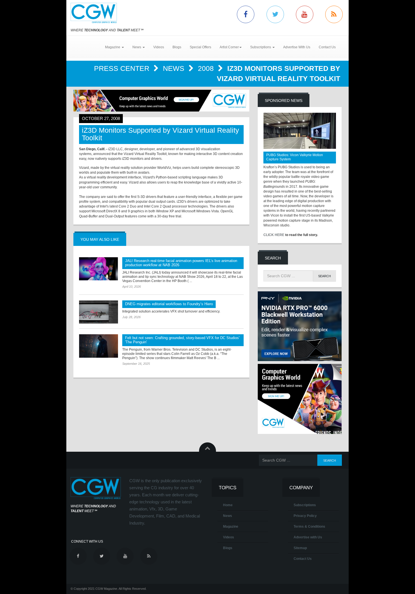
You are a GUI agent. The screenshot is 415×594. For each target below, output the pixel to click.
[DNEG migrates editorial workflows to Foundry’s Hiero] (98, 312)
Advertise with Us (308, 537)
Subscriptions (305, 505)
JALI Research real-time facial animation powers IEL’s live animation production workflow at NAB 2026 (181, 263)
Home (228, 505)
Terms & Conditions (309, 527)
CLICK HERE (273, 235)
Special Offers (200, 47)
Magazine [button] (113, 47)
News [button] (137, 47)
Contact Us (327, 47)
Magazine (230, 527)
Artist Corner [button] (229, 47)
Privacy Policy (305, 516)
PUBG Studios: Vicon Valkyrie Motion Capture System (294, 157)
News (174, 68)
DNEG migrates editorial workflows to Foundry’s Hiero (169, 304)
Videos (158, 47)
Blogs (176, 47)
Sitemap (300, 548)
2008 (207, 68)
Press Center (122, 68)
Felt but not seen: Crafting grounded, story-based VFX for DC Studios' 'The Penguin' (182, 340)
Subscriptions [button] (261, 47)
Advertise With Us (296, 47)
